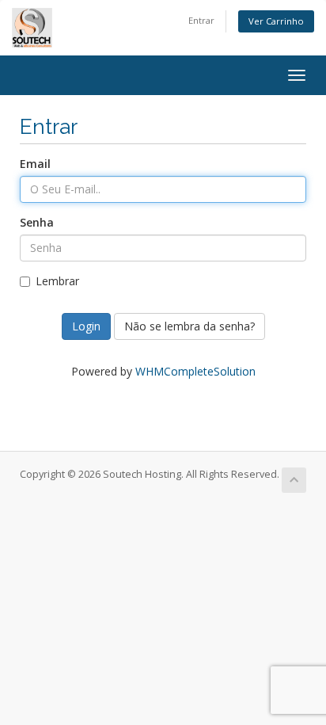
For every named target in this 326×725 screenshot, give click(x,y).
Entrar (201, 20)
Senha (37, 222)
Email (35, 163)
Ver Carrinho (276, 21)
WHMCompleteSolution (195, 371)
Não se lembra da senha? (189, 326)
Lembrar (57, 280)
